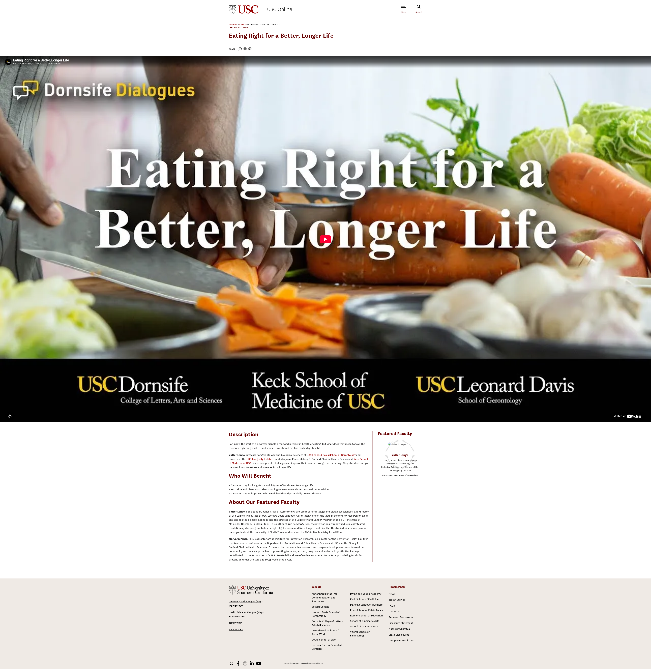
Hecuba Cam (236, 629)
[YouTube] (258, 663)
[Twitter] (231, 663)
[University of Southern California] (244, 9)
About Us (394, 611)
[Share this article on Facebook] (240, 49)
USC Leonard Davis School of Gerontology (331, 455)
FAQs (392, 605)
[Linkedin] (251, 663)
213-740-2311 (236, 605)
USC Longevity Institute (260, 459)
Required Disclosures (401, 617)
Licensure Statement (401, 623)
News (392, 594)
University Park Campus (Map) (245, 601)
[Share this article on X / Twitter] (245, 49)
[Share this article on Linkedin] (250, 49)
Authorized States (399, 629)
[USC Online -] (251, 590)
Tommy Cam (235, 622)
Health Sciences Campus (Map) (246, 612)
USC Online (279, 9)
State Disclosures (399, 634)
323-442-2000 (237, 616)
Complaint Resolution (401, 640)
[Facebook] (238, 663)
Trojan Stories (397, 599)
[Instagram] (245, 663)
